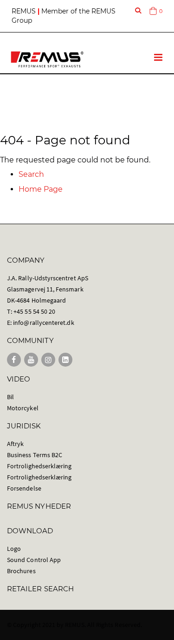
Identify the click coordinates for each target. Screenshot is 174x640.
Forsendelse (24, 488)
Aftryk (15, 444)
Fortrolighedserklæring (39, 466)
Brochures (21, 571)
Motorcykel (23, 408)
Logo (14, 548)
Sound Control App (34, 560)
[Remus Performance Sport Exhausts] (47, 59)
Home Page (41, 189)
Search (31, 174)
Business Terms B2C (34, 455)
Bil (10, 397)
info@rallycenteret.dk (43, 322)
